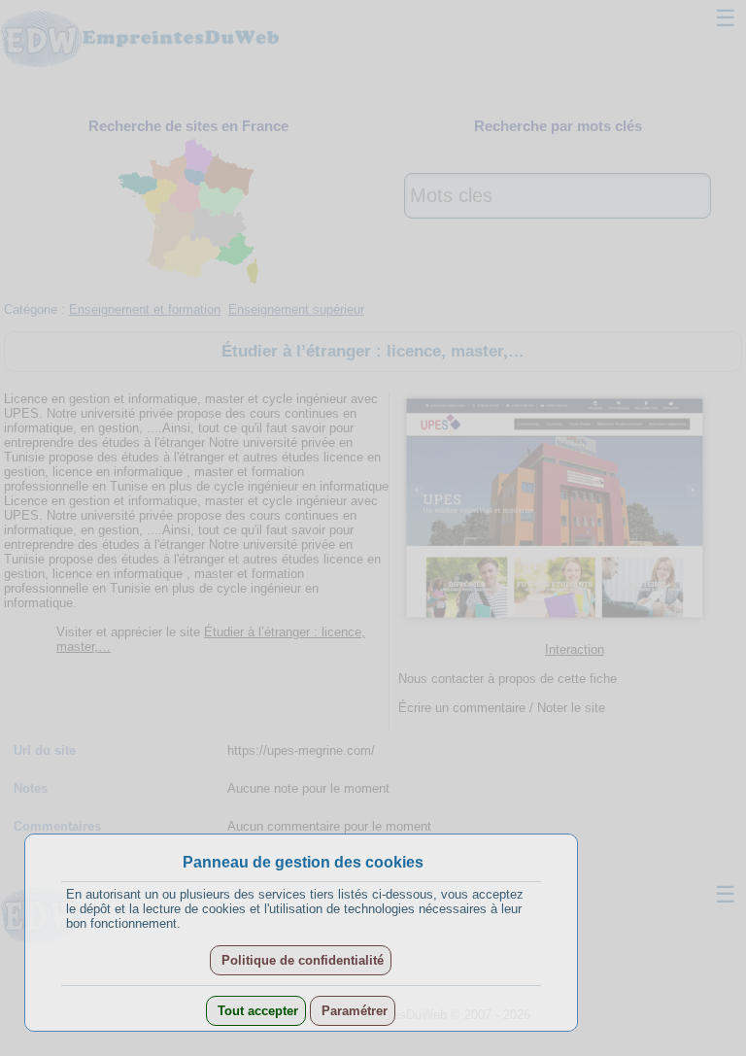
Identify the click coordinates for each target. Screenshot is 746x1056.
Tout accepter (256, 1011)
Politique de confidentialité (301, 960)
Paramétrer (353, 1011)
